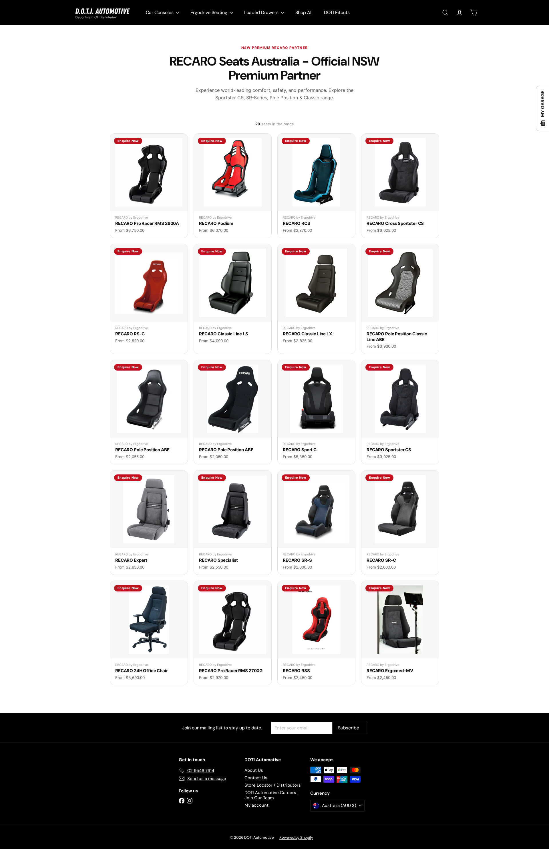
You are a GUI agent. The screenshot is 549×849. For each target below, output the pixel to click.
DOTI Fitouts (337, 12)
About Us (253, 770)
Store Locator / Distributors (272, 785)
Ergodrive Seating (209, 12)
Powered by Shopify (296, 837)
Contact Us (255, 778)
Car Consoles (160, 12)
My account (256, 805)
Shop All (304, 12)
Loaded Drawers (262, 12)
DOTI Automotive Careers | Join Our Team (271, 795)
